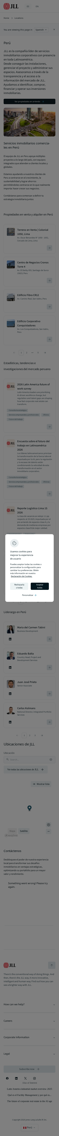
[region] (29, 568)
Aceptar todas (39, 586)
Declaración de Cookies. (21, 576)
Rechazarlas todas (19, 586)
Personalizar (29, 595)
